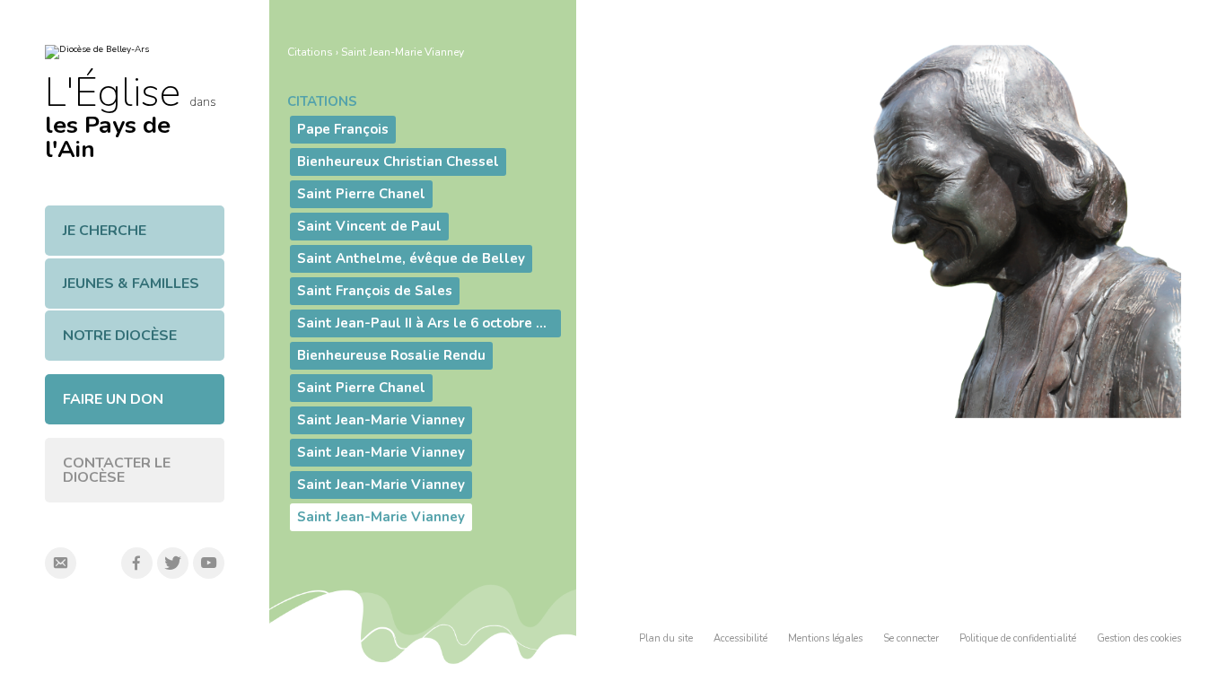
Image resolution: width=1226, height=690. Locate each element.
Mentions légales (825, 638)
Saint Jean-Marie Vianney (402, 52)
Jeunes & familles (131, 283)
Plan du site (666, 638)
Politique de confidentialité (1017, 638)
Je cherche (104, 230)
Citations (310, 52)
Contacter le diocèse (117, 470)
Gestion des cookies (1139, 638)
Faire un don (113, 399)
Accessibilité (740, 638)
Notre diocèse (120, 335)
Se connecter (911, 638)
